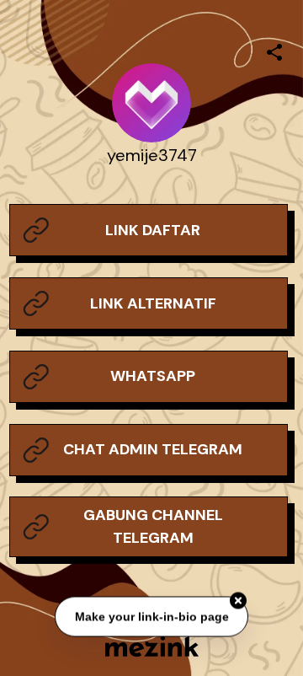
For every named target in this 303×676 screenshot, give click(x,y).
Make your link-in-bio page (151, 616)
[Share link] (274, 49)
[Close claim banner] (238, 601)
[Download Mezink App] (152, 646)
